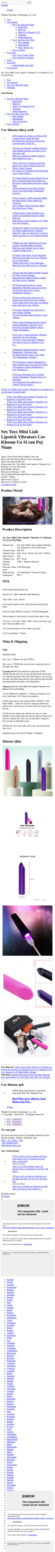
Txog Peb (11, 63)
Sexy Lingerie (18, 50)
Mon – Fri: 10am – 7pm (12, 1140)
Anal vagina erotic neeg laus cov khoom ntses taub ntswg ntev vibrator (30, 303)
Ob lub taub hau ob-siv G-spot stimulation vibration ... (25, 291)
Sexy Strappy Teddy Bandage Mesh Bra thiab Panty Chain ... (28, 207)
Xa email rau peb (8, 484)
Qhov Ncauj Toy (25, 47)
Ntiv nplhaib (23, 42)
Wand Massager (25, 37)
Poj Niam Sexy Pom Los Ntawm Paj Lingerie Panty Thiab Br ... (28, 142)
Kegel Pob (23, 27)
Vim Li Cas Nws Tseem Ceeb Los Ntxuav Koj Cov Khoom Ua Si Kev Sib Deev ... (30, 1169)
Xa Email (5, 1196)
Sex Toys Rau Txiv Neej (23, 40)
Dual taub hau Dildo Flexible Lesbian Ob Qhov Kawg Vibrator (29, 279)
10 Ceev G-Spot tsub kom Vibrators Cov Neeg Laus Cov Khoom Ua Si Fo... (28, 342)
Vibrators (22, 35)
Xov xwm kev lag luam (22, 57)
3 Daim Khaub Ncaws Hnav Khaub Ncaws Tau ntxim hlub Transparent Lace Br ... (28, 191)
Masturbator (23, 45)
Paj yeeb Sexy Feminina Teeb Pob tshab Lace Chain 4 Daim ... (30, 172)
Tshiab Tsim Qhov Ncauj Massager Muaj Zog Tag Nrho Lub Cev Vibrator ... (29, 265)
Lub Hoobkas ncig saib (22, 65)
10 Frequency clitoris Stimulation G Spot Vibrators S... (28, 368)
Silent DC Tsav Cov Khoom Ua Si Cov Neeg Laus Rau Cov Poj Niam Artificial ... (30, 235)
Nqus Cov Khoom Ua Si (29, 32)
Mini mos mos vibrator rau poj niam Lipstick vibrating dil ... (28, 249)
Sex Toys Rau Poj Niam (23, 25)
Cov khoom (12, 22)
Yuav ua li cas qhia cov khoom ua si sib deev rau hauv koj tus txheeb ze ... (30, 1187)
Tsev (9, 19)
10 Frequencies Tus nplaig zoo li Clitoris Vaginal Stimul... (26, 383)
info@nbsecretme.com (11, 1145)
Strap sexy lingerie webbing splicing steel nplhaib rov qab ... (28, 157)
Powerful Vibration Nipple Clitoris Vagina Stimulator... (27, 328)
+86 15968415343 (9, 1143)
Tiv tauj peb (12, 68)
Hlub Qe (22, 30)
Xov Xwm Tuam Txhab (23, 55)
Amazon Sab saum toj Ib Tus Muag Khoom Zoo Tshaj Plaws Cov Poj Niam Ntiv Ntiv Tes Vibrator (25, 1075)
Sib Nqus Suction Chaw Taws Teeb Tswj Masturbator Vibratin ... (28, 356)
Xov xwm (11, 52)
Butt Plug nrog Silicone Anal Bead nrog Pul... (29, 1100)
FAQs (9, 60)
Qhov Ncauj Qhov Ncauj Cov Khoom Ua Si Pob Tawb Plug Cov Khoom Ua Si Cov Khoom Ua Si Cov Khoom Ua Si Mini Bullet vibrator (26, 1069)
